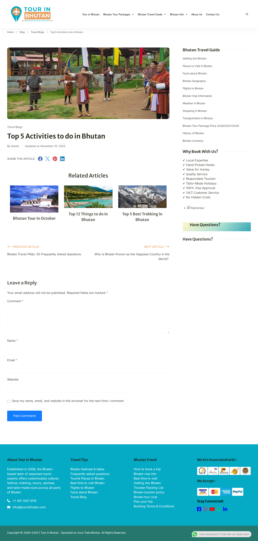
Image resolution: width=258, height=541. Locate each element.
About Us (196, 14)
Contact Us (212, 14)
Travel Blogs (14, 126)
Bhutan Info (177, 14)
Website (13, 379)
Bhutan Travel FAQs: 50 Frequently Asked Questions (44, 254)
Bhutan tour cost (145, 497)
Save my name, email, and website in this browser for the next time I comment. (68, 401)
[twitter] (47, 160)
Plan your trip (143, 501)
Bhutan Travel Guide (150, 14)
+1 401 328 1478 (24, 501)
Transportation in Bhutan (198, 118)
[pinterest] (55, 160)
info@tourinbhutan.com (29, 507)
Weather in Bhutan (194, 103)
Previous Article (26, 246)
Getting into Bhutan (194, 58)
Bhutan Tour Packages (116, 14)
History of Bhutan (193, 133)
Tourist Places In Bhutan (87, 478)
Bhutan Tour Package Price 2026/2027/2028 (211, 125)
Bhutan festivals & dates (87, 469)
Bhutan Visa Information (197, 95)
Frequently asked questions (89, 474)
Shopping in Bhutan (195, 110)
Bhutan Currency (193, 140)
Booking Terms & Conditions (154, 506)
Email (12, 360)
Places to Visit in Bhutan (197, 66)
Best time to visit (145, 478)
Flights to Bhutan (193, 88)
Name (12, 341)
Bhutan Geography (194, 81)
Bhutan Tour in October (34, 218)
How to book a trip (147, 469)
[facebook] (40, 160)
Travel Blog (78, 497)
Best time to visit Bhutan (87, 483)
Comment (15, 301)
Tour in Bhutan (91, 14)
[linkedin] (62, 160)
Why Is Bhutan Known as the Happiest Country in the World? (131, 256)
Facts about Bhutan (195, 73)
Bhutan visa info (145, 474)
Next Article (154, 246)
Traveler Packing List (148, 488)
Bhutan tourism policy (149, 492)
